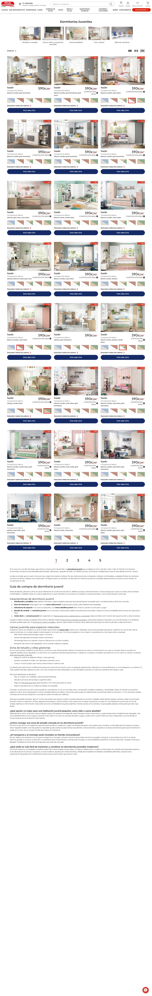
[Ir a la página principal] (7, 4)
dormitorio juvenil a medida (44, 622)
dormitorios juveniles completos (74, 620)
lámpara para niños (29, 683)
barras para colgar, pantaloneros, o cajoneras (72, 616)
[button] (11, 51)
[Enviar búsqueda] (110, 4)
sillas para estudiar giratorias (21, 655)
